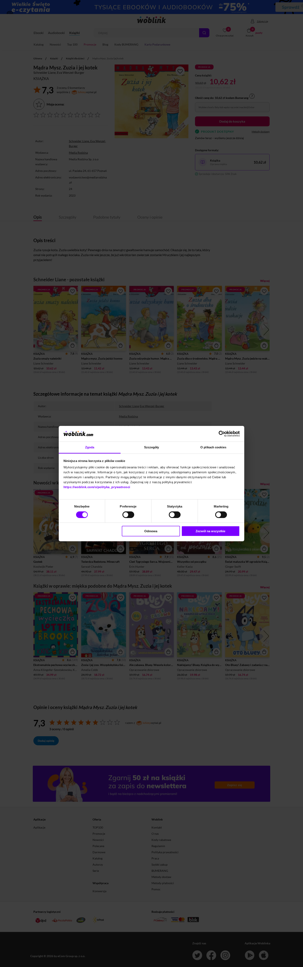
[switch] (128, 514)
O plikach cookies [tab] (213, 447)
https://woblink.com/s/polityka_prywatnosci (96, 487)
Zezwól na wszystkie (210, 531)
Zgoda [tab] (89, 447)
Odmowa (150, 531)
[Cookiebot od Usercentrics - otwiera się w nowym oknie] (222, 434)
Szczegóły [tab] (151, 447)
